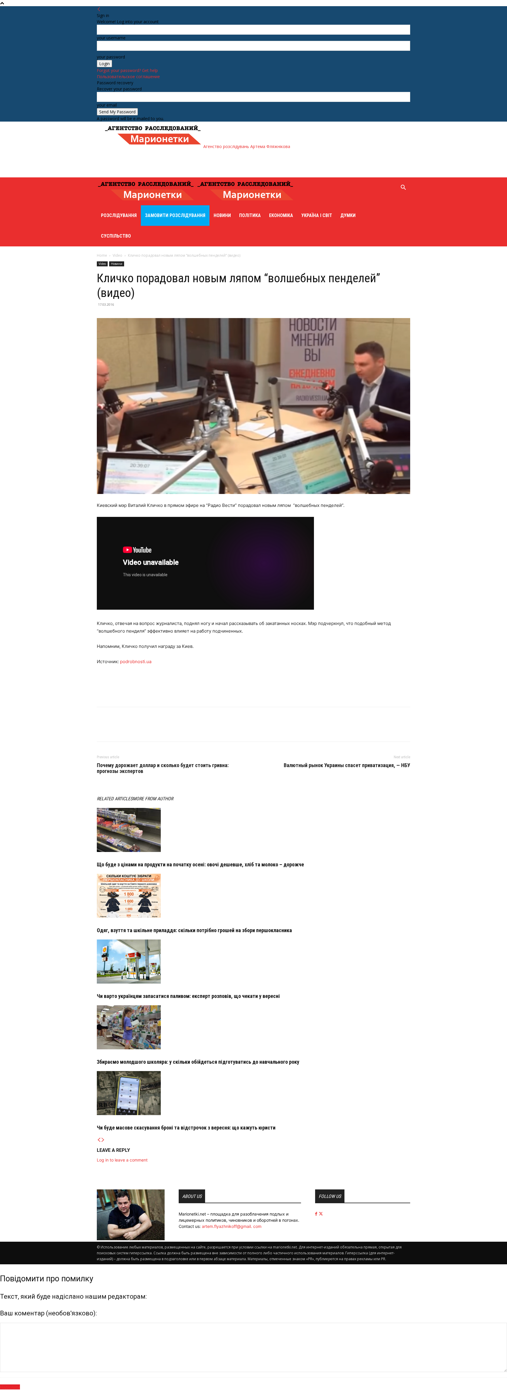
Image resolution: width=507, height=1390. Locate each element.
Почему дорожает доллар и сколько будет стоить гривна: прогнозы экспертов (163, 768)
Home (102, 255)
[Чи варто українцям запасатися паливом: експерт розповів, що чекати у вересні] (253, 961)
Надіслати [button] (10, 1386)
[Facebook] (103, 729)
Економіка (281, 215)
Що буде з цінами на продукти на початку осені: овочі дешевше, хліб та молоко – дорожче (200, 864)
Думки (348, 215)
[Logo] (146, 202)
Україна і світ (316, 215)
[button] (403, 188)
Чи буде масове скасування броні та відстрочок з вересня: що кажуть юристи (186, 1128)
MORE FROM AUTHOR (153, 798)
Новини (222, 215)
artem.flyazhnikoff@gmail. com (231, 1226)
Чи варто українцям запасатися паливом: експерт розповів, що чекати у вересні (188, 996)
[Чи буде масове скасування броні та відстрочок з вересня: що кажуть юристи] (253, 1093)
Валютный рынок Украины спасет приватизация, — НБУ (347, 765)
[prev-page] (99, 1139)
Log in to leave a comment (122, 1159)
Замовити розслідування (175, 215)
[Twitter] (116, 729)
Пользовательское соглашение (128, 76)
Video (117, 255)
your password (111, 57)
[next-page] (103, 1139)
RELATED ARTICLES (115, 798)
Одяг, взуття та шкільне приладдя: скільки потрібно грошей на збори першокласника (194, 930)
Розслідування (119, 215)
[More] (130, 729)
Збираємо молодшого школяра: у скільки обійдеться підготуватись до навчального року (198, 1062)
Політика (250, 215)
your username (111, 38)
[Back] (99, 9)
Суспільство (116, 236)
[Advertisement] (210, 162)
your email (107, 105)
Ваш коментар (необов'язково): (48, 1313)
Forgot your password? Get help (127, 70)
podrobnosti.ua (135, 661)
